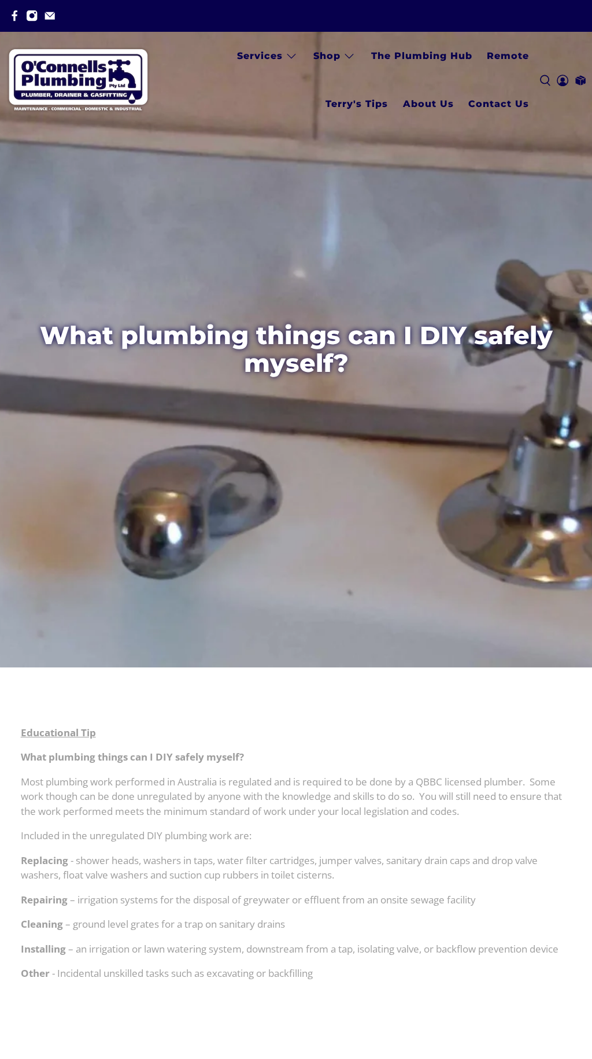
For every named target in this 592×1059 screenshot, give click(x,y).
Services (260, 55)
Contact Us (498, 103)
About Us (428, 103)
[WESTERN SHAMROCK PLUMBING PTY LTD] (78, 80)
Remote (508, 55)
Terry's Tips (356, 103)
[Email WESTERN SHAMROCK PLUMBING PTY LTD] (50, 15)
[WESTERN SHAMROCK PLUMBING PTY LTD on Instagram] (32, 15)
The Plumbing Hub (421, 55)
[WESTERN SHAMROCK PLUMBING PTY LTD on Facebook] (14, 15)
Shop (327, 55)
